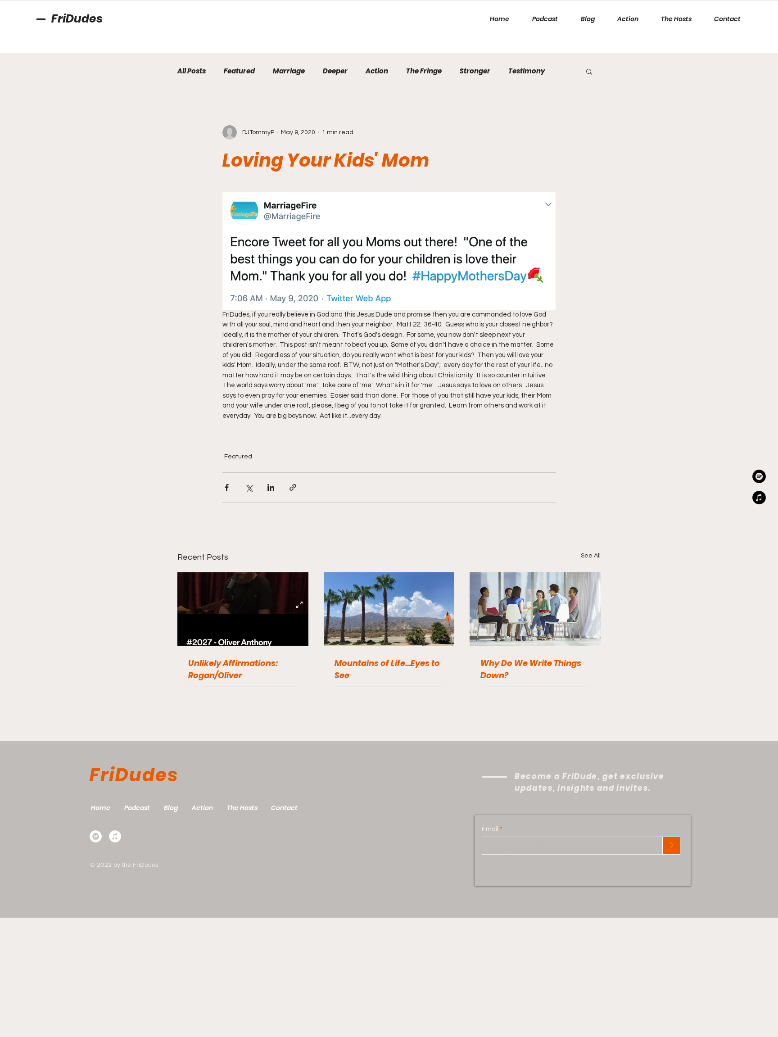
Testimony (526, 71)
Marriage (289, 71)
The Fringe (424, 71)
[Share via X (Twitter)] (248, 487)
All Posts (191, 71)
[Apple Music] (115, 836)
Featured (239, 71)
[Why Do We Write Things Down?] (535, 609)
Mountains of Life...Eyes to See (387, 669)
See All (591, 555)
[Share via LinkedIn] (271, 487)
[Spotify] (96, 836)
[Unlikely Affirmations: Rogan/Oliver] (242, 609)
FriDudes (77, 19)
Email (490, 829)
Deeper (335, 71)
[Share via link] (293, 487)
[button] (589, 71)
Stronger (475, 71)
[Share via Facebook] (226, 487)
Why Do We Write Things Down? (530, 669)
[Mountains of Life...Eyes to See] (389, 609)
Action (377, 71)
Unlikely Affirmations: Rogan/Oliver (233, 669)
